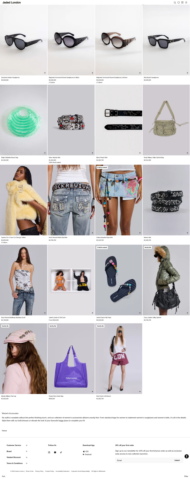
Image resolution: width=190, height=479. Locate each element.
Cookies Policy (49, 471)
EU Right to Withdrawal (98, 471)
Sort (3, 476)
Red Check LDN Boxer (103, 396)
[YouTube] (55, 452)
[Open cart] (182, 2)
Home (4, 431)
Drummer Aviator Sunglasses (10, 77)
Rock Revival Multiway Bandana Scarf (13, 317)
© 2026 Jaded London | (17, 471)
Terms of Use (29, 471)
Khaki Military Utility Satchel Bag (154, 157)
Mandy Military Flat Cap (8, 396)
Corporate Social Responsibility (80, 471)
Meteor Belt (147, 237)
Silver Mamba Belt (54, 157)
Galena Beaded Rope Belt (104, 237)
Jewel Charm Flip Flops (103, 317)
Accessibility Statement (62, 471)
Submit (177, 460)
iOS (86, 451)
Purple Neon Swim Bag (56, 396)
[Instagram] (49, 452)
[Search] (175, 2)
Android (88, 454)
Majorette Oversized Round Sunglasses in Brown (111, 77)
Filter (186, 476)
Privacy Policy (39, 471)
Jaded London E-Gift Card (57, 317)
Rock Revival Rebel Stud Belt (58, 237)
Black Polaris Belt (101, 157)
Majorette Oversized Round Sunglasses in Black (64, 77)
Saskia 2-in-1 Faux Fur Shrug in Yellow (13, 237)
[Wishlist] (179, 3)
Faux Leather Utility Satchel (152, 317)
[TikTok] (61, 452)
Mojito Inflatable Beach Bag (9, 157)
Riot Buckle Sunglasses (151, 77)
